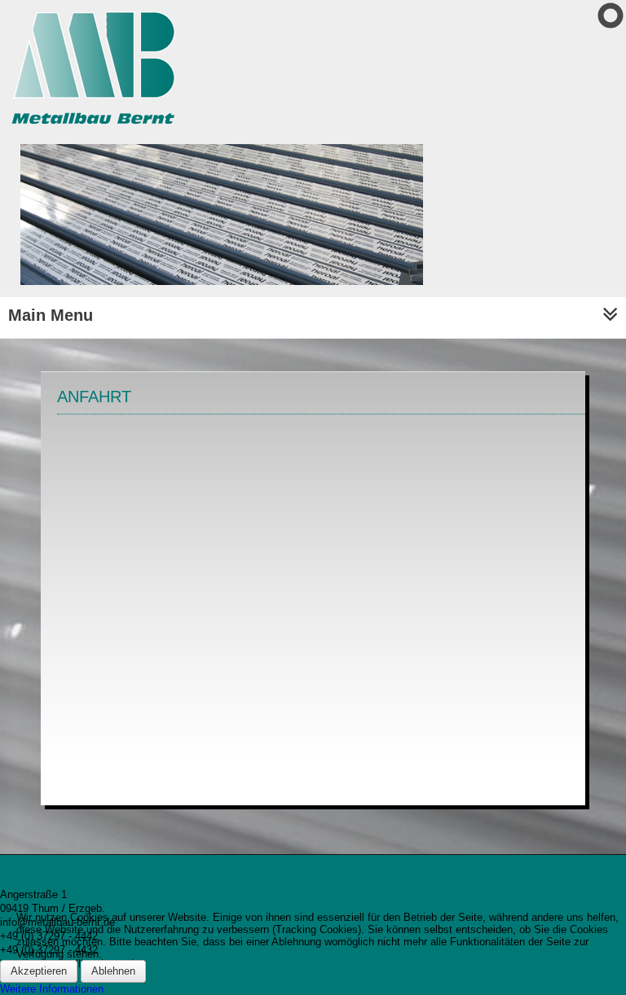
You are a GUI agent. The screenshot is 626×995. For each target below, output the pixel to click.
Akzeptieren (39, 971)
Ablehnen (113, 971)
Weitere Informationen (52, 989)
